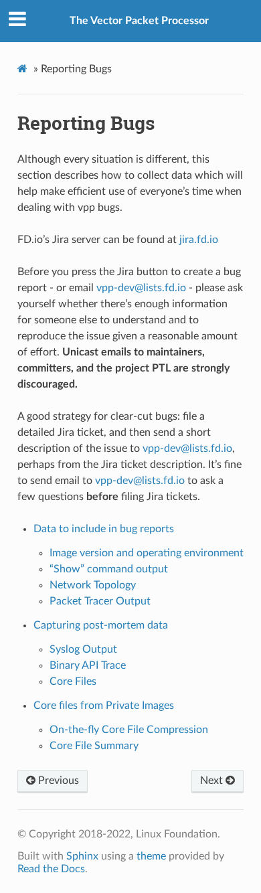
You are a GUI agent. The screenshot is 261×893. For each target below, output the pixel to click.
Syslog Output (83, 649)
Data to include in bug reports (103, 528)
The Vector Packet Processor (139, 20)
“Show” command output (109, 569)
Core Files (73, 681)
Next (213, 780)
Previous (57, 780)
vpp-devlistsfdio (141, 287)
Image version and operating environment (147, 553)
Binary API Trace (88, 665)
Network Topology (93, 585)
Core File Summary (94, 745)
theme (151, 856)
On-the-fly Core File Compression (129, 729)
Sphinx (82, 856)
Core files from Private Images (103, 705)
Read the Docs (51, 869)
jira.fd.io (198, 239)
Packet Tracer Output (100, 601)
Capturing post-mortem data (100, 625)
